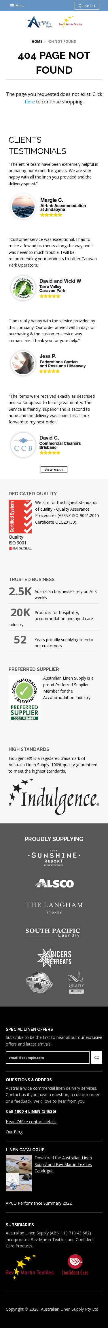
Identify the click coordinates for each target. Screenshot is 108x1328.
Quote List (87, 5)
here (30, 101)
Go (96, 1057)
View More (54, 470)
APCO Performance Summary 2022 (39, 1203)
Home (37, 41)
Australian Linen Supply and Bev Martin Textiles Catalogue (63, 1164)
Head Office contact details (31, 1121)
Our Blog (14, 1131)
